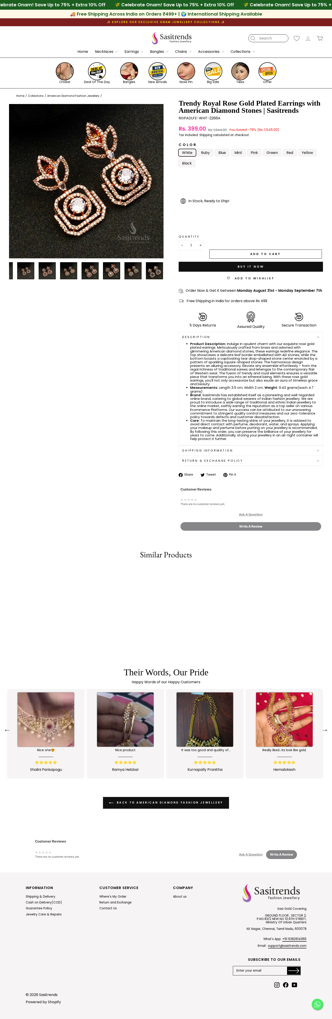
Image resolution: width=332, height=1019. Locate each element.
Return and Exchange (115, 902)
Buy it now (251, 266)
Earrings (132, 51)
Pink (254, 152)
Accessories (209, 51)
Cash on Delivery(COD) (44, 902)
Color (188, 145)
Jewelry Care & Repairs (44, 914)
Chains (181, 51)
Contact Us (108, 908)
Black (187, 163)
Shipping (205, 135)
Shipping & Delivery (40, 896)
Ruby (205, 152)
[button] (251, 514)
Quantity (189, 236)
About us (180, 896)
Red (289, 152)
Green (272, 152)
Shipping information (207, 450)
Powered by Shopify (43, 1002)
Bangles (157, 51)
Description (196, 337)
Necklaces (104, 51)
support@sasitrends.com (287, 946)
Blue (222, 152)
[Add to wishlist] (9, 570)
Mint (238, 152)
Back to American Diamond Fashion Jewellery (169, 802)
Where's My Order (112, 896)
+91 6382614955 (294, 939)
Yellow (307, 152)
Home (82, 51)
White (187, 152)
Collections (241, 51)
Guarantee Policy (39, 908)
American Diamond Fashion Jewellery (73, 95)
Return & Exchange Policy (212, 461)
